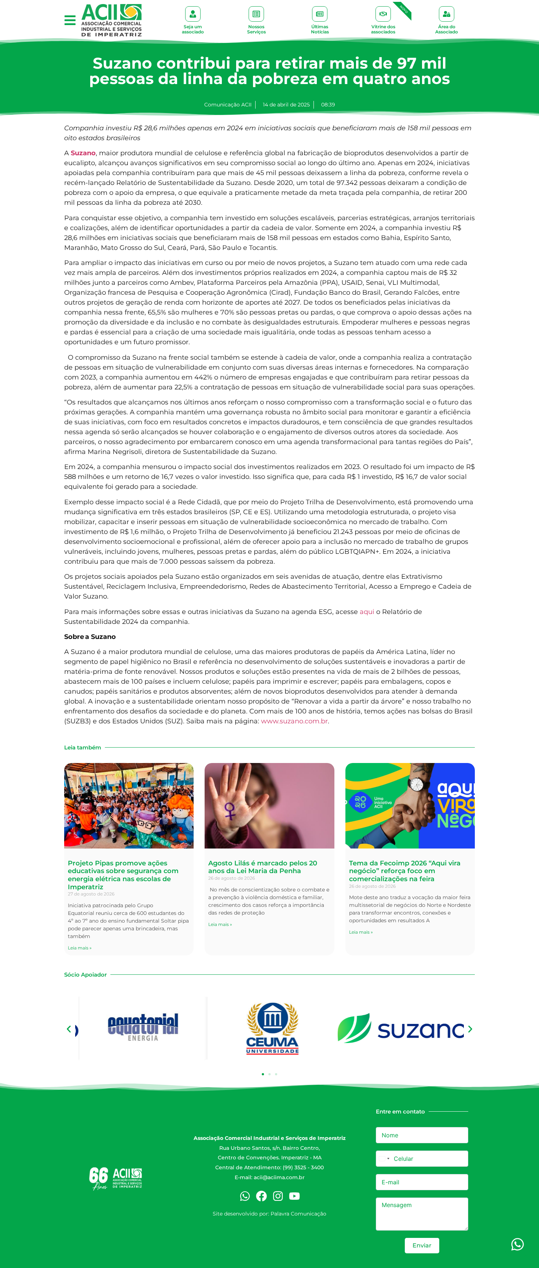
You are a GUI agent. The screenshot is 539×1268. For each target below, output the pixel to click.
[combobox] (384, 1158)
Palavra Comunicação (298, 1213)
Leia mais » (80, 948)
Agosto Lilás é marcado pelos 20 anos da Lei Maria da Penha (262, 867)
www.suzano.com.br (294, 721)
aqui (367, 612)
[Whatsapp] (245, 1196)
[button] (69, 20)
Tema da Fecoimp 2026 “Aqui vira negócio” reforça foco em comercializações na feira (405, 871)
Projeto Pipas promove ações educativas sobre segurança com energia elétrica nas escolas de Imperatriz (123, 875)
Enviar (422, 1245)
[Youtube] (294, 1196)
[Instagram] (278, 1196)
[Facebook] (261, 1196)
